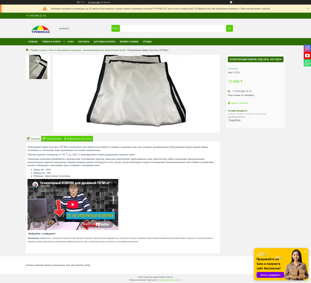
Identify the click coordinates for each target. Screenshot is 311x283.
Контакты (83, 41)
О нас (71, 41)
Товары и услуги (51, 41)
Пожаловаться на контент (170, 280)
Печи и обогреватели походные (65, 50)
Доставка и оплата (104, 41)
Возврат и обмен (129, 41)
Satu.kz (169, 277)
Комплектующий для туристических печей (104, 50)
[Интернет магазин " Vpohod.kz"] (40, 29)
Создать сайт (94, 2)
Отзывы (147, 41)
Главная (32, 41)
